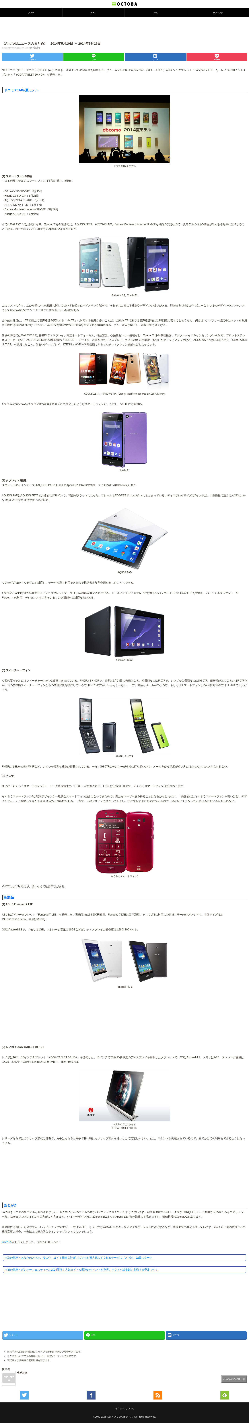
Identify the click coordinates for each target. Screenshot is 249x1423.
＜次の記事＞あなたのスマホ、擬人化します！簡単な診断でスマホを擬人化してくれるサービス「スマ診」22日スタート (78, 1257)
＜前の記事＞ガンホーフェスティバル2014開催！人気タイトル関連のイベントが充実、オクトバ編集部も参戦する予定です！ (81, 1269)
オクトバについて (124, 1408)
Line (94, 59)
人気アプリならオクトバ (120, 1416)
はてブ (155, 59)
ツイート (32, 59)
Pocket (217, 59)
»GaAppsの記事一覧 (234, 1379)
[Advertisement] (124, 29)
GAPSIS (7, 1242)
